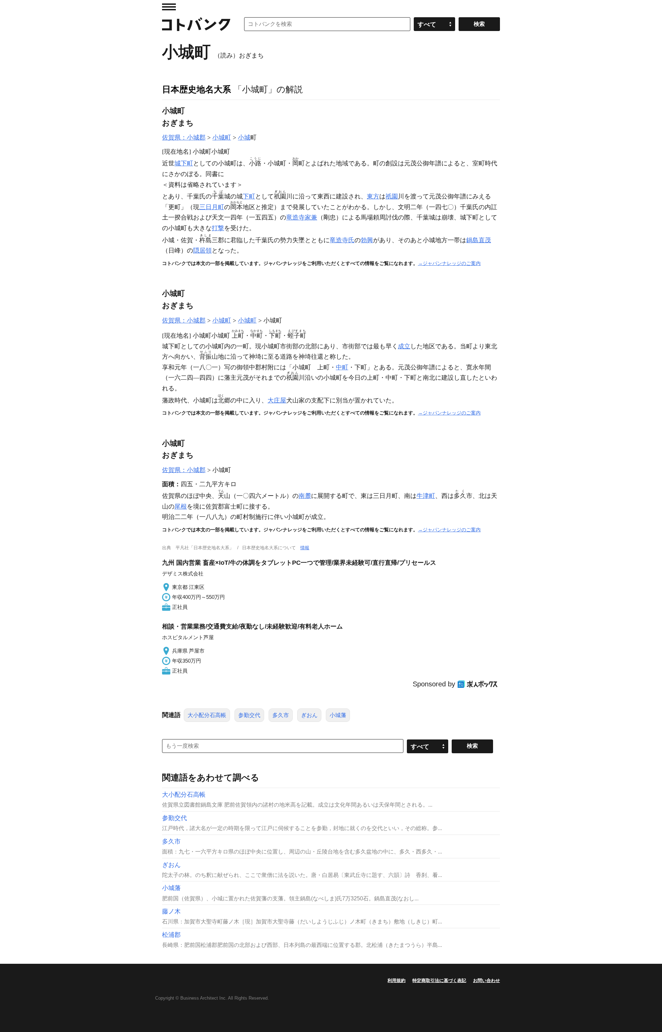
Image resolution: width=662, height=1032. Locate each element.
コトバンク (196, 24)
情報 (304, 547)
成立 (404, 346)
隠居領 (202, 250)
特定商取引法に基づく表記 (439, 980)
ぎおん (309, 715)
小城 (244, 137)
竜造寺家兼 (301, 217)
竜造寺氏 (342, 240)
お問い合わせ (486, 980)
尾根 (180, 506)
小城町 (221, 137)
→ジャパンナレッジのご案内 (449, 263)
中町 (342, 367)
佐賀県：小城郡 (183, 137)
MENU (169, 7)
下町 (249, 196)
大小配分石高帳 (207, 715)
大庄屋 (277, 400)
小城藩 (338, 715)
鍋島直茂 (478, 240)
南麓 (305, 495)
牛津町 (426, 495)
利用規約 (396, 980)
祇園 (391, 196)
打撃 (218, 228)
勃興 (367, 240)
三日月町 (211, 207)
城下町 (183, 163)
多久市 (280, 715)
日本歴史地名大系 (196, 89)
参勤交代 (249, 715)
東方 (373, 196)
